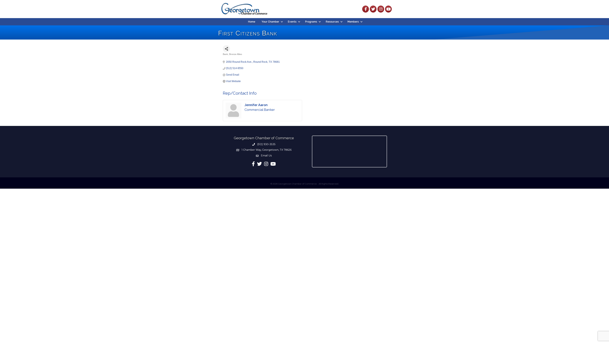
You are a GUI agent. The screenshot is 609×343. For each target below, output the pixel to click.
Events (292, 21)
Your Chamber (270, 21)
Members (353, 21)
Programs (311, 21)
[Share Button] (226, 48)
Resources (332, 21)
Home (251, 21)
